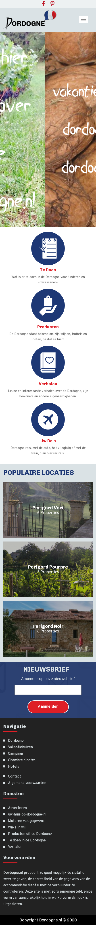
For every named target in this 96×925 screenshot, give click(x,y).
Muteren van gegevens (26, 821)
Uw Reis (48, 440)
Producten (48, 326)
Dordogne (16, 741)
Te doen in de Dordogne (27, 840)
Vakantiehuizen (20, 747)
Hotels (13, 767)
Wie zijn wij (16, 827)
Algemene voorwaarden (27, 783)
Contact (14, 776)
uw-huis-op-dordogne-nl (27, 814)
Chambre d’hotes (21, 760)
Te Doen (48, 270)
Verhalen (48, 383)
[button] (5, 129)
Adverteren (17, 808)
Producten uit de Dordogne (30, 834)
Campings (15, 754)
